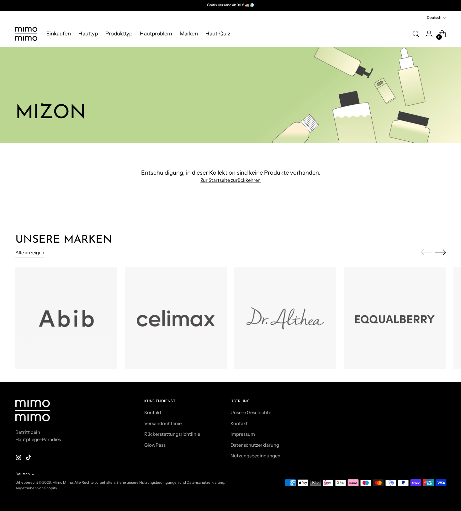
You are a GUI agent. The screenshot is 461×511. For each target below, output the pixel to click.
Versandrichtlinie (163, 423)
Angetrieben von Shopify (36, 488)
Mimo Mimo (62, 482)
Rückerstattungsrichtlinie (172, 434)
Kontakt (153, 412)
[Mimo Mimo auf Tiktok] (29, 458)
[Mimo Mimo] (26, 34)
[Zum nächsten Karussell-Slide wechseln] (440, 252)
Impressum (242, 434)
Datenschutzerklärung (254, 445)
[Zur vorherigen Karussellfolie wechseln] (426, 252)
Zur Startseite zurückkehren (230, 180)
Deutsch (434, 17)
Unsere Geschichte (250, 412)
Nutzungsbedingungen (255, 456)
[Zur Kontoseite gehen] (429, 34)
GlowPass (155, 445)
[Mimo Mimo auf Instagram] (19, 458)
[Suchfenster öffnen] (416, 34)
